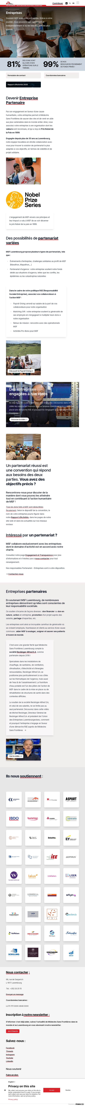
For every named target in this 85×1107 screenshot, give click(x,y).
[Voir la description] (37, 456)
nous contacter (42, 558)
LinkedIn (9, 1061)
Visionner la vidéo (18, 419)
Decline (68, 1090)
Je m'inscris (13, 1031)
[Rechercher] (70, 3)
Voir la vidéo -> (15, 756)
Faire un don (12, 1075)
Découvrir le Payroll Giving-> (21, 371)
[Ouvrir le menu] (77, 3)
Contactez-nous (15, 574)
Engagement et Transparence (39, 555)
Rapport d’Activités (20, 517)
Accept (51, 1090)
